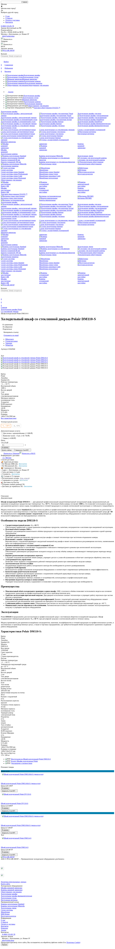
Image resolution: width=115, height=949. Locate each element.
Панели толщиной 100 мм (11, 162)
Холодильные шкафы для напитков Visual (55, 116)
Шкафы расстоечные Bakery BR (6, 190)
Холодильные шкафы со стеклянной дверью (18, 126)
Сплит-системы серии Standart (12, 172)
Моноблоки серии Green (48, 174)
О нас (7, 16)
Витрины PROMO (85, 198)
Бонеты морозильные (47, 200)
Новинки (4, 928)
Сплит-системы (7, 170)
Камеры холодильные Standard (12, 158)
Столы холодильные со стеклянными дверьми (57, 130)
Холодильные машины (33, 104)
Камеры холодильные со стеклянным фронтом (57, 162)
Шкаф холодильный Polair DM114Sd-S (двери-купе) (21, 783)
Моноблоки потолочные (48, 178)
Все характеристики (8, 418)
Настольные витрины (86, 134)
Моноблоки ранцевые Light (49, 176)
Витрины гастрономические (50, 196)
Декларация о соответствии (21, 763)
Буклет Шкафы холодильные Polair (24, 761)
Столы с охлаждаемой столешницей (91, 130)
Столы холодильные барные (50, 138)
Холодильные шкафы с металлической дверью (18, 118)
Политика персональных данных (13, 882)
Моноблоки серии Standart (49, 172)
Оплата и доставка (12, 20)
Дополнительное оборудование (90, 164)
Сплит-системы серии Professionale (14, 174)
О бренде (8, 18)
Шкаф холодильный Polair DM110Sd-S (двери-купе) (21, 825)
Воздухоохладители (85, 174)
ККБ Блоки (82, 170)
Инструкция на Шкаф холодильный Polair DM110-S (31, 759)
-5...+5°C (16, 426)
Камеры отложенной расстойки (44, 190)
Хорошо (4, 945)
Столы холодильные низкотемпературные (17, 136)
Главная (4, 307)
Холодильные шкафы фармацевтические (93, 126)
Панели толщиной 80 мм (10, 160)
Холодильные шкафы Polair (11, 309)
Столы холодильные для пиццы (51, 134)
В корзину (5, 447)
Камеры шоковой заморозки (81, 146)
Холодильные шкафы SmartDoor (90, 122)
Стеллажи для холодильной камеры (91, 160)
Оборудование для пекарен (38, 106)
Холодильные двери (85, 156)
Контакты (9, 22)
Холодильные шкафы (32, 96)
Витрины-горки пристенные (12, 198)
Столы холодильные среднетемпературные (17, 132)
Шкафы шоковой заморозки (11, 888)
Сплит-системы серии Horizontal (13, 178)
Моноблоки (43, 170)
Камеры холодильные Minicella (51, 156)
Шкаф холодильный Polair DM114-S (14, 847)
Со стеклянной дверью (9, 311)
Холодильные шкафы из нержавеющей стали (18, 122)
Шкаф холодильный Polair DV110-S (14, 803)
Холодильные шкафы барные (50, 124)
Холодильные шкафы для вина (89, 113)
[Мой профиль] (2, 296)
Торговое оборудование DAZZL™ (47, 108)
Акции (3, 930)
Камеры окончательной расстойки (83, 190)
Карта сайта (5, 884)
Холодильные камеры (32, 102)
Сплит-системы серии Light (11, 176)
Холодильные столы (30, 98)
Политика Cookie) (73, 942)
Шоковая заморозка (29, 100)
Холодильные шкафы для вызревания (92, 118)
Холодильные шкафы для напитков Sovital (55, 120)
